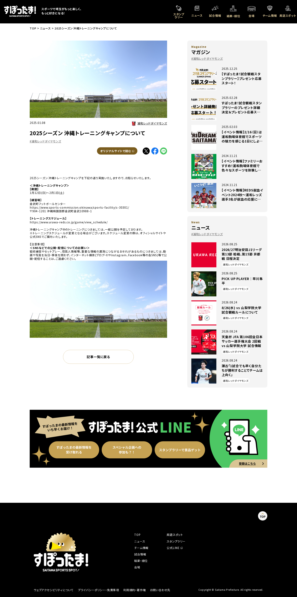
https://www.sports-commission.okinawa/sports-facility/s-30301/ (79, 207)
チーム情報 (141, 548)
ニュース (139, 541)
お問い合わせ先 (160, 590)
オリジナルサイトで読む (118, 151)
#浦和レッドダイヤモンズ (45, 141)
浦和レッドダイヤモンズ (152, 123)
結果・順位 (141, 561)
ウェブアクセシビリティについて (54, 590)
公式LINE (175, 548)
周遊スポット (175, 535)
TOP (137, 535)
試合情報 (140, 554)
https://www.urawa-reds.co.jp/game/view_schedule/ (68, 222)
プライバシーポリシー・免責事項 (98, 590)
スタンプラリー (176, 541)
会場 (137, 567)
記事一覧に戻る (98, 356)
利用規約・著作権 (134, 590)
